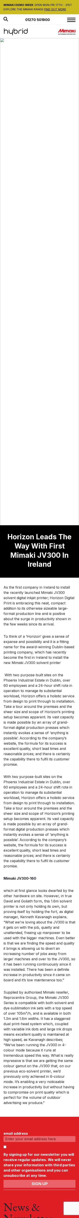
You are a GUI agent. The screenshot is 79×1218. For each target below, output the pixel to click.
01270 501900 (37, 20)
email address (16, 1133)
